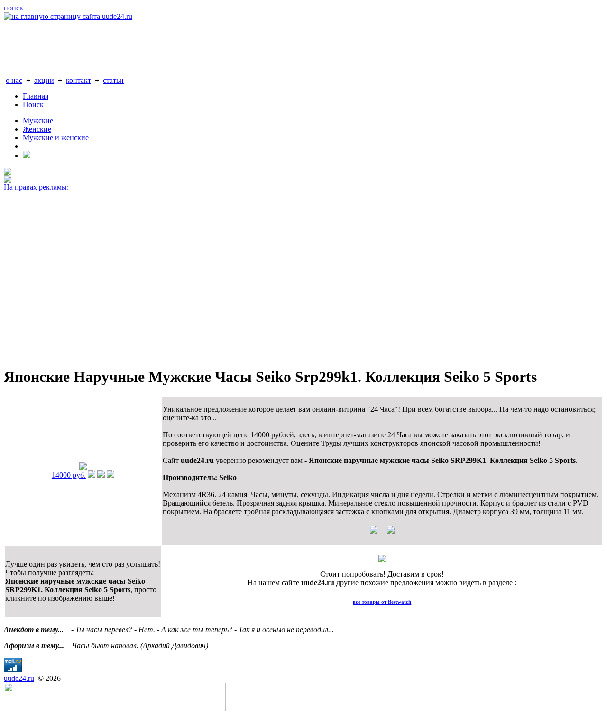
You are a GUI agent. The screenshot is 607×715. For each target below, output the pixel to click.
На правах (20, 187)
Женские (37, 129)
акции (44, 80)
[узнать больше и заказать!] (91, 475)
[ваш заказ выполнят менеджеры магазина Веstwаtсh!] (382, 560)
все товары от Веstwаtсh (382, 602)
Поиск (33, 104)
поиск (13, 8)
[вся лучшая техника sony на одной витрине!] (7, 173)
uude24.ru (19, 678)
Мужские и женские (56, 138)
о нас (14, 80)
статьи (113, 80)
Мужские (38, 121)
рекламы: (54, 187)
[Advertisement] (288, 274)
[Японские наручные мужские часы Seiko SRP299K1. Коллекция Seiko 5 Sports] (83, 467)
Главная (35, 96)
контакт (78, 80)
